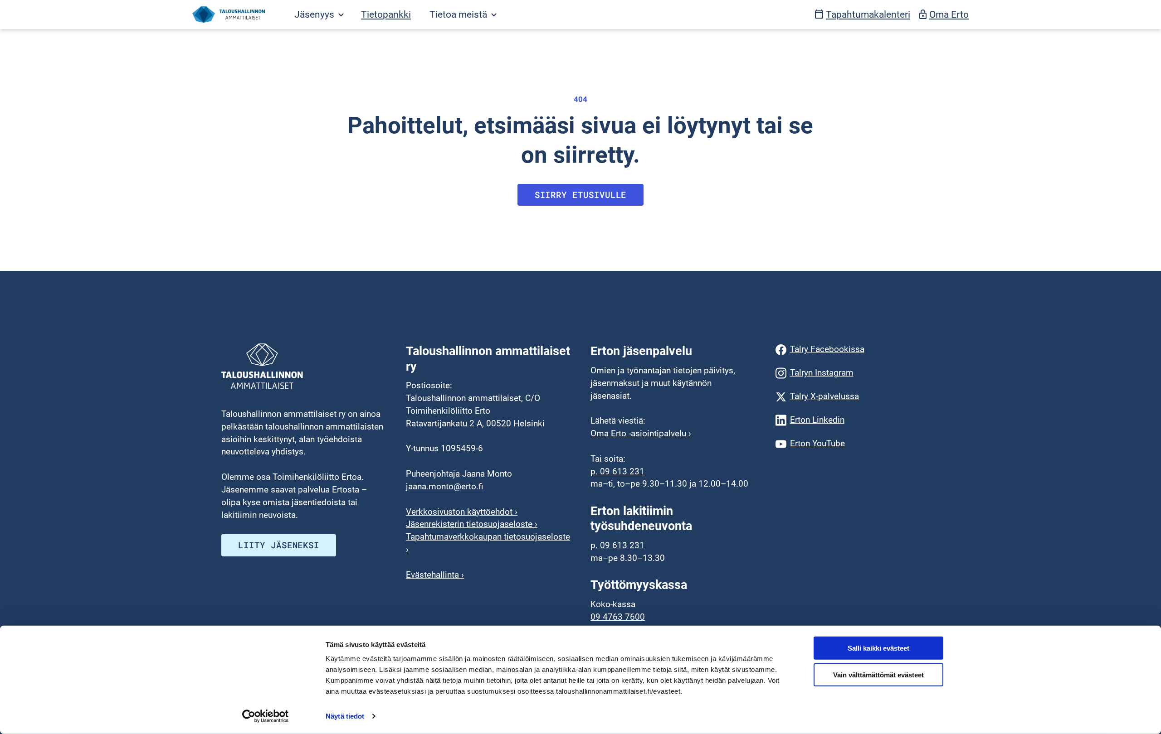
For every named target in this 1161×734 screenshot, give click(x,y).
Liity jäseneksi (278, 545)
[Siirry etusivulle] (228, 14)
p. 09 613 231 (617, 472)
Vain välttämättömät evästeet (878, 675)
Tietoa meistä (459, 14)
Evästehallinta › (435, 575)
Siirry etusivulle (581, 194)
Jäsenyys (315, 14)
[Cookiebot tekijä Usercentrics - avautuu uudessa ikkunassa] (265, 716)
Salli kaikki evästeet (878, 648)
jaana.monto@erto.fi (444, 487)
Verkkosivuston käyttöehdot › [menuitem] (461, 512)
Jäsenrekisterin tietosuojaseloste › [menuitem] (471, 524)
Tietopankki (386, 14)
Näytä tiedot (345, 716)
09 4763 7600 (617, 617)
